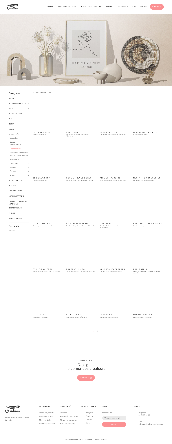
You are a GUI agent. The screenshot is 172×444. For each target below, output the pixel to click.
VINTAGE (12, 213)
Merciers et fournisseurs (68, 420)
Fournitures (123, 7)
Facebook (89, 416)
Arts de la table (15, 145)
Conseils (109, 7)
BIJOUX (11, 98)
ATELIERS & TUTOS (15, 218)
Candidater (156, 7)
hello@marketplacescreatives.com (151, 424)
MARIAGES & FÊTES (15, 191)
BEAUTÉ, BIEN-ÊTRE (16, 181)
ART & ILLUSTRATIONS (16, 196)
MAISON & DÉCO (14, 134)
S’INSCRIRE (113, 424)
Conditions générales (46, 413)
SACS (11, 108)
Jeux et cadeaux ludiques (19, 155)
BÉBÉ (11, 119)
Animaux (13, 175)
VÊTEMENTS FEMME (16, 114)
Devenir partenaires (46, 416)
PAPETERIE (12, 186)
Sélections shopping (67, 424)
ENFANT (11, 124)
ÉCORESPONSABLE (15, 208)
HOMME (11, 129)
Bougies (13, 142)
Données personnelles (47, 424)
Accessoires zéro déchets (19, 153)
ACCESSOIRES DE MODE (17, 103)
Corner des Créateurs (67, 7)
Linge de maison (16, 149)
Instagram (89, 413)
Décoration (14, 138)
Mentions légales (45, 420)
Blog (134, 7)
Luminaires (14, 163)
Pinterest (89, 420)
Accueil (50, 7)
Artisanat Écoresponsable (91, 7)
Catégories (14, 93)
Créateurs (63, 413)
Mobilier (13, 167)
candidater (84, 378)
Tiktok (88, 423)
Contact (143, 7)
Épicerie (13, 171)
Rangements (14, 159)
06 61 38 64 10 (144, 415)
